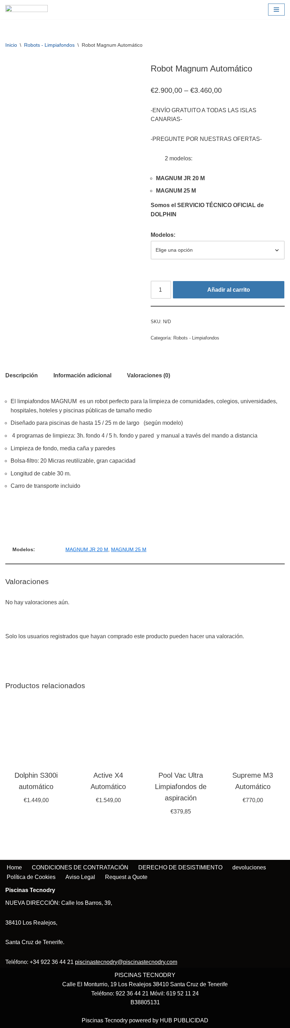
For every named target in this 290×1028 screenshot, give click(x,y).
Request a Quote (126, 877)
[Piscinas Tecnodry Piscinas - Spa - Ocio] (26, 10)
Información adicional (82, 375)
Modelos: (163, 235)
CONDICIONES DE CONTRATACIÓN (80, 867)
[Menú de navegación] (276, 10)
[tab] (21, 375)
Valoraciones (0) (148, 375)
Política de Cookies (31, 877)
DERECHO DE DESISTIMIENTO (180, 867)
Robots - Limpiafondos (49, 45)
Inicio (11, 45)
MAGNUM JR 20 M (86, 549)
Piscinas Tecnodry (105, 1020)
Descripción (21, 375)
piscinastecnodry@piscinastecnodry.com (126, 962)
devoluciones (249, 867)
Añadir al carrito (228, 290)
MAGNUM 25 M (128, 549)
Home (14, 867)
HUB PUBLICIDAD (184, 1020)
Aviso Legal (80, 877)
